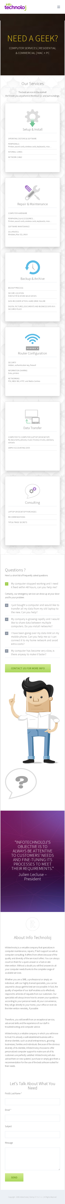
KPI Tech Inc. (38, 1197)
